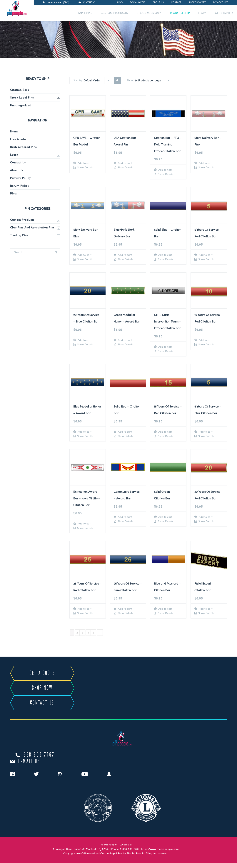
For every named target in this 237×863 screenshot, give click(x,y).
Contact (176, 2)
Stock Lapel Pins (22, 97)
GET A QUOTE (42, 673)
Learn (14, 154)
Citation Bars (19, 89)
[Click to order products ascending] (117, 80)
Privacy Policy (20, 178)
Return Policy (19, 185)
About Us (158, 2)
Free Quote (18, 139)
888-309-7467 (39, 755)
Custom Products (22, 219)
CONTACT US (42, 703)
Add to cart (84, 163)
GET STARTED (224, 13)
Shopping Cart (197, 2)
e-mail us (29, 761)
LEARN (202, 13)
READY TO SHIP (180, 13)
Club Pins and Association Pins (32, 227)
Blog (119, 2)
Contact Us (18, 162)
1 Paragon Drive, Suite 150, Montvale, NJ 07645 (81, 849)
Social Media (137, 2)
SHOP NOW (42, 688)
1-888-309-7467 (129, 849)
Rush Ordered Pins (23, 147)
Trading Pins (19, 235)
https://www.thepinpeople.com (159, 849)
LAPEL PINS (85, 13)
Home (14, 131)
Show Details (84, 167)
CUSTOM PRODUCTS (114, 13)
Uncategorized (20, 105)
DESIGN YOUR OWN (148, 13)
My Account (220, 2)
